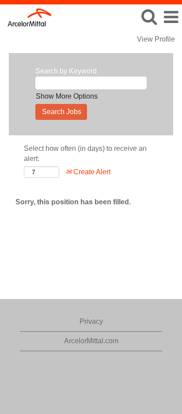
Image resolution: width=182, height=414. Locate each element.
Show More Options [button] (67, 96)
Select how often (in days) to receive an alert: (85, 153)
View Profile (156, 39)
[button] (171, 17)
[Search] (149, 16)
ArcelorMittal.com (91, 341)
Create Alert (91, 172)
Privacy (91, 321)
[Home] (26, 16)
